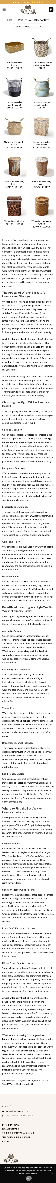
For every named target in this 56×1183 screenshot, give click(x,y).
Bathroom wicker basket (14, 63)
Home (11, 19)
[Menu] (4, 9)
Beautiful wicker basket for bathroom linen (41, 63)
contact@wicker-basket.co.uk (15, 1111)
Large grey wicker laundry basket (14, 103)
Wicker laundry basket (14, 221)
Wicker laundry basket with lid (42, 222)
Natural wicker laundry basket (14, 143)
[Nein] (52, 1174)
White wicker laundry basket (41, 182)
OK (28, 1178)
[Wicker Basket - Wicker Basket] (28, 9)
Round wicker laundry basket (14, 182)
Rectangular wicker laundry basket (41, 143)
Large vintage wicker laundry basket (42, 103)
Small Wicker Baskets (13, 1084)
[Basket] (51, 9)
